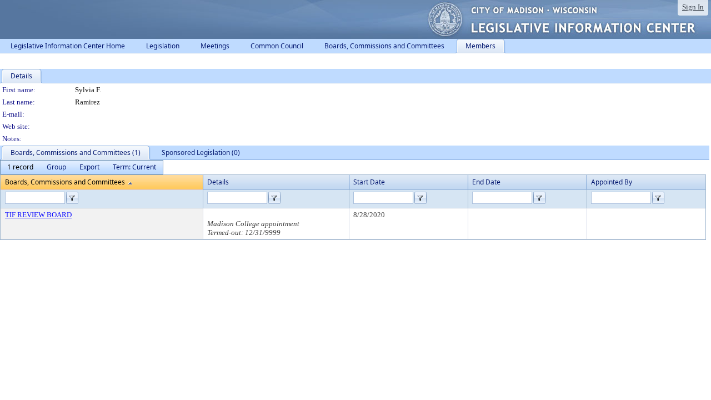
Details (218, 182)
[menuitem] (20, 167)
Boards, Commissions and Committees (65, 182)
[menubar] (81, 167)
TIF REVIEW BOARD (38, 215)
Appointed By (611, 182)
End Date (486, 182)
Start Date (369, 182)
